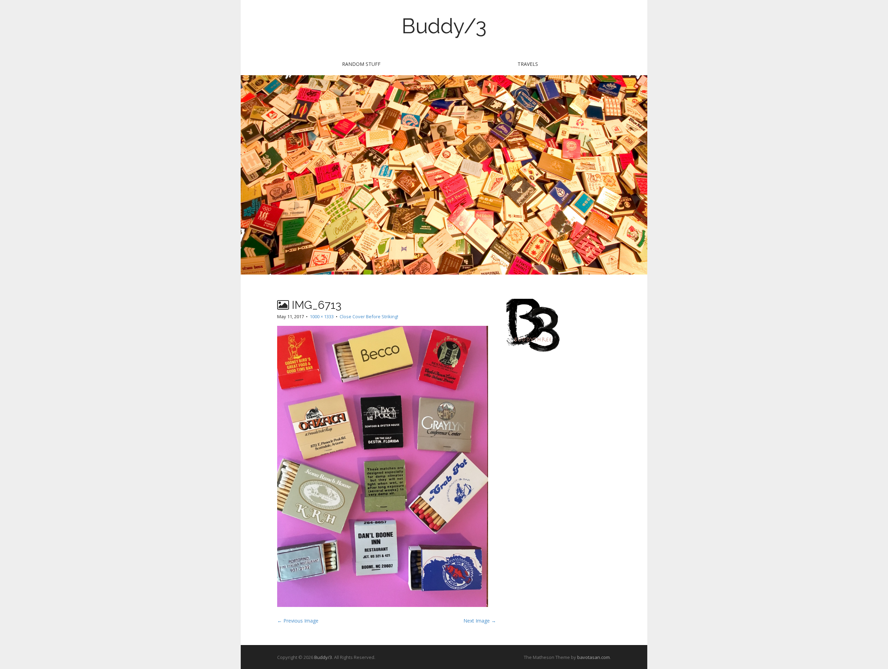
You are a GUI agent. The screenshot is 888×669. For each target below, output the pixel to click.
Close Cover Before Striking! (369, 316)
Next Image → (479, 620)
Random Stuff (361, 64)
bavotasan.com (593, 657)
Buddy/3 (444, 26)
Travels (528, 64)
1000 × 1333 (322, 316)
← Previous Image (297, 620)
